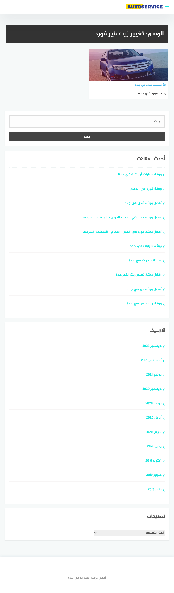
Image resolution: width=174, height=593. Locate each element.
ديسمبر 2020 (152, 389)
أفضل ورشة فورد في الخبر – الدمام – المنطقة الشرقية (122, 232)
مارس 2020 (153, 432)
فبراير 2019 (154, 475)
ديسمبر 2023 (152, 346)
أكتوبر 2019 (153, 461)
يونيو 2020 (153, 403)
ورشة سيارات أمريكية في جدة (140, 174)
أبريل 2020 (154, 418)
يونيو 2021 (154, 375)
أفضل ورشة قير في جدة (144, 289)
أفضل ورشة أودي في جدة (143, 203)
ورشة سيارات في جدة (146, 246)
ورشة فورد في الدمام (146, 189)
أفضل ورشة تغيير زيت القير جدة (139, 275)
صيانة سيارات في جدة (145, 261)
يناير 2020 (154, 446)
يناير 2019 (155, 489)
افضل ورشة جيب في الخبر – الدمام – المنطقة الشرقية (122, 217)
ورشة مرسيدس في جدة (144, 303)
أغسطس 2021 (151, 360)
